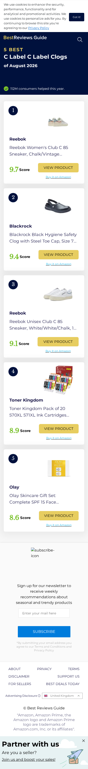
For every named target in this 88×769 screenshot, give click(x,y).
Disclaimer (18, 676)
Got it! (76, 17)
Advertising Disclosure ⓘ (23, 695)
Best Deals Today (63, 684)
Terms (74, 669)
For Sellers (19, 684)
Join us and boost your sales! (28, 759)
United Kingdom (62, 695)
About (14, 669)
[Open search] (79, 39)
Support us (68, 676)
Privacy (44, 669)
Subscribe (44, 631)
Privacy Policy (38, 28)
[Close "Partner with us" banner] (83, 740)
